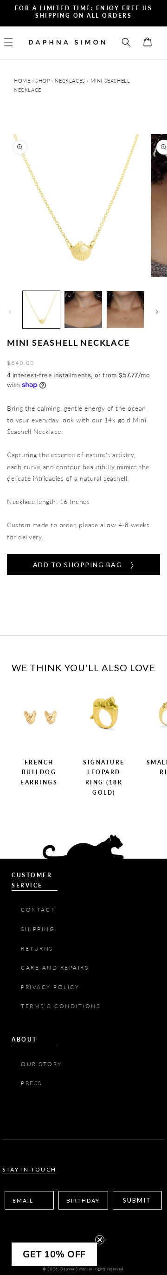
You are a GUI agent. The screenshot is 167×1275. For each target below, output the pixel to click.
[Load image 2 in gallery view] (83, 309)
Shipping (38, 929)
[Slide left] (10, 312)
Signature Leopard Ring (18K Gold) (104, 777)
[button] (13, 42)
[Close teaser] (99, 1239)
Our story (41, 1064)
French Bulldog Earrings (39, 772)
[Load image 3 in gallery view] (125, 309)
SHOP (42, 81)
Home (23, 81)
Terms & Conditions (62, 1006)
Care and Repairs (55, 967)
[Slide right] (157, 312)
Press (33, 1083)
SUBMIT (137, 1200)
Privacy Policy (50, 987)
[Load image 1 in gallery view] (41, 309)
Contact (38, 909)
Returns (37, 948)
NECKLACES (70, 81)
